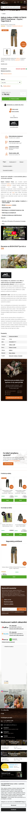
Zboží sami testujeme (14, 141)
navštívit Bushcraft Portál (13, 397)
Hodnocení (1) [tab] (12, 162)
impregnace (9, 205)
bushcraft (17, 60)
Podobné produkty (7, 166)
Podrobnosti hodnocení (17, 26)
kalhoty (18, 58)
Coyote (14, 347)
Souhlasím (13, 809)
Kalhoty (10, 350)
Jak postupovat (8, 463)
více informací (14, 743)
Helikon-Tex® (12, 344)
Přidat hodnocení (14, 425)
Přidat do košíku (15, 98)
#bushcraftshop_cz (13, 692)
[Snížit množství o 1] (21, 93)
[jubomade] (7, 518)
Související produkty (7, 170)
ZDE (2, 248)
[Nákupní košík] (21, 2)
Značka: (14, 123)
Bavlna (13, 353)
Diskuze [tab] (21, 162)
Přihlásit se (21, 609)
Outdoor (16, 355)
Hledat (23, 7)
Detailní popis (4, 64)
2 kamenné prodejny (14, 146)
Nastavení (13, 805)
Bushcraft (11, 355)
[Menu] (25, 2)
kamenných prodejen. (15, 460)
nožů (13, 192)
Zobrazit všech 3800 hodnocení (16, 635)
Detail (7, 500)
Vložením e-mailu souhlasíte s (13, 612)
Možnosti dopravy (7, 73)
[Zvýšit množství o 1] (25, 93)
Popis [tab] (4, 162)
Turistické (20, 355)
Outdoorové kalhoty (13, 336)
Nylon (10, 353)
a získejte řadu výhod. (15, 104)
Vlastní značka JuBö (14, 153)
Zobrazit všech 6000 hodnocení (16, 628)
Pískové (11, 347)
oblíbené (18, 2)
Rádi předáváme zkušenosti (16, 136)
